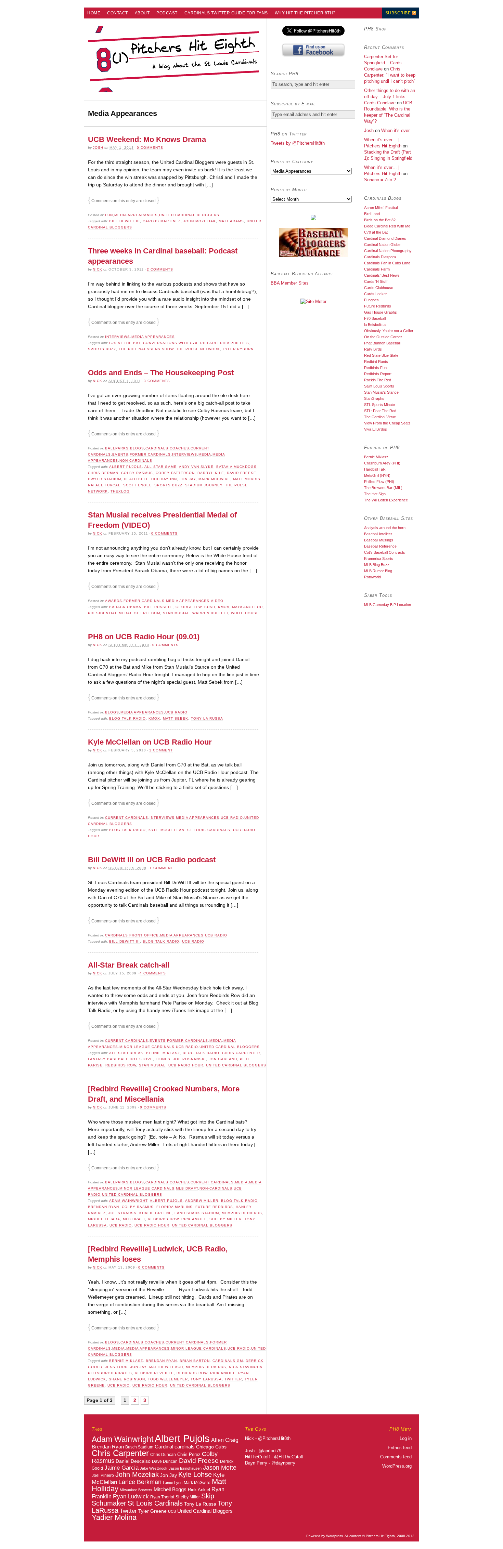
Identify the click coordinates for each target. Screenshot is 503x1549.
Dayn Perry (256, 1463)
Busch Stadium (139, 1447)
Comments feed (396, 1456)
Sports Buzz (102, 349)
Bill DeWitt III (124, 221)
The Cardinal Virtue (380, 417)
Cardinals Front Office (132, 935)
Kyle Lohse (195, 1474)
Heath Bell (136, 479)
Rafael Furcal (104, 485)
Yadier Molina (114, 1517)
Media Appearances (136, 215)
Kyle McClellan (166, 830)
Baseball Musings (378, 540)
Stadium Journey (203, 485)
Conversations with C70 (170, 343)
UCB (172, 1511)
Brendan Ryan (103, 1207)
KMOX (154, 718)
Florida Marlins (174, 1207)
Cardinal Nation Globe (382, 244)
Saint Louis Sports (379, 386)
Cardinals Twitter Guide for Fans (226, 13)
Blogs (137, 448)
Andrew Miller (201, 1201)
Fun (109, 215)
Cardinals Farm (377, 269)
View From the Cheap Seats (387, 423)
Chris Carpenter (241, 1053)
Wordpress (334, 1536)
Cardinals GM (227, 1361)
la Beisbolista (375, 325)
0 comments (150, 147)
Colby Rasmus (137, 473)
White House (245, 613)
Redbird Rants (376, 361)
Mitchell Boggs (170, 1489)
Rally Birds (373, 349)
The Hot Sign (375, 494)
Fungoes (371, 300)
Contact (117, 13)
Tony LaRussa (206, 1379)
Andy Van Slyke (196, 467)
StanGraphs (374, 398)
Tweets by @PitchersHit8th (298, 143)
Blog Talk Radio (127, 718)
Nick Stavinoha (245, 1367)
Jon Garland (223, 1059)
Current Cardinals (126, 817)
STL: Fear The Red (380, 411)
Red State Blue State (381, 355)
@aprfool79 (270, 1450)
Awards (113, 601)
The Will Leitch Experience (386, 500)
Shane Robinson (127, 1379)
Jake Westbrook (153, 1468)
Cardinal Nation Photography (388, 251)
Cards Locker (375, 294)
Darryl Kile (210, 473)
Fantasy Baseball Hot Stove (120, 1059)
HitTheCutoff (257, 1456)
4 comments (153, 973)
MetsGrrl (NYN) (377, 475)
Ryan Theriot (162, 1497)
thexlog (120, 491)
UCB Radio (176, 712)
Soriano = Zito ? (380, 179)
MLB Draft (187, 1188)
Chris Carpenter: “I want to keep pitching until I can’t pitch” (389, 75)
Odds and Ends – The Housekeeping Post (161, 372)
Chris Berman (103, 473)
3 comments (157, 381)
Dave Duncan (165, 1461)
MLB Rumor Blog (378, 571)
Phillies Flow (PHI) (379, 482)
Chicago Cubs (211, 1446)
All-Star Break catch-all (128, 965)
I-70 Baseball (375, 318)
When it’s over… (397, 130)
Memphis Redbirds (242, 1213)
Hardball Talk (375, 469)
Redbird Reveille (154, 1373)
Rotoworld (372, 577)
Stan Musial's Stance (381, 392)
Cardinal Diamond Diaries (385, 238)
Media (204, 454)
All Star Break (126, 1053)
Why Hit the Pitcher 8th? (305, 13)
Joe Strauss (122, 1213)
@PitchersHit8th (274, 1438)
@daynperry (283, 1463)
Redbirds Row (120, 1065)
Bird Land (372, 214)
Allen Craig (224, 1440)
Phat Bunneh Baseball (382, 343)
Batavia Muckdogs (236, 467)
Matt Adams (231, 221)
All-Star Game (160, 467)
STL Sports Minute (379, 405)
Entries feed (400, 1447)
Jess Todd (116, 1367)
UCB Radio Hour (185, 1065)
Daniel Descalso (133, 1461)
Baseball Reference (380, 546)
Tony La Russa (207, 718)
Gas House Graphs (380, 312)
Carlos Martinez (162, 221)
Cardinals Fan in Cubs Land (387, 263)
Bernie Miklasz (163, 1053)
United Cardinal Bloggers (189, 215)
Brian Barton (195, 1361)
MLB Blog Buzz (376, 565)
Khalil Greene (155, 1213)
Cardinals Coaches (167, 448)
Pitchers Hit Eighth (380, 1536)
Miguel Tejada (104, 1219)
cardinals (185, 1446)
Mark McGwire (214, 479)
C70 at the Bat (124, 343)
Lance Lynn (172, 1483)
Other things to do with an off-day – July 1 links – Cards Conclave (389, 96)
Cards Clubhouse (378, 288)
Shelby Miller (225, 1219)
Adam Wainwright (128, 1201)
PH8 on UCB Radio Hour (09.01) (143, 636)
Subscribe (398, 13)
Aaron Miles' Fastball (381, 208)
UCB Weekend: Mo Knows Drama (147, 139)
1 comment (161, 750)
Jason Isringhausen (185, 1468)
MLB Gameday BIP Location (387, 605)
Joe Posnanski (189, 1059)
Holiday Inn (164, 479)
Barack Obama (125, 607)
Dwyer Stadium (104, 479)
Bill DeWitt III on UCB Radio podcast (152, 859)
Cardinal (164, 1446)
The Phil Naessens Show (146, 349)
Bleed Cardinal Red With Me (387, 226)
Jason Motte (219, 1467)
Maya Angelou (247, 607)
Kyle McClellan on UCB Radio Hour (150, 742)
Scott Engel (137, 485)
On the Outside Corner (383, 337)
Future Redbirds (214, 1207)
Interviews (117, 337)
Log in (406, 1438)
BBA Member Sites (290, 283)
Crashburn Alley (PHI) (382, 463)
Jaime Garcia (121, 1467)
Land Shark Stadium (197, 1213)
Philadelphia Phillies (224, 343)
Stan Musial (176, 613)
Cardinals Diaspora (380, 257)
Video (217, 601)
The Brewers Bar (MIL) (383, 488)
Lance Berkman (140, 1482)
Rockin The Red (377, 380)
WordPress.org (397, 1466)
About (142, 13)
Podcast (167, 13)
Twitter (233, 1379)
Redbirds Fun (375, 368)
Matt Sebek (175, 718)
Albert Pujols (125, 467)
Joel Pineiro (103, 1475)
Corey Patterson (175, 473)
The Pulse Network (198, 349)
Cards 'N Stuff (375, 281)
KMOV (223, 607)
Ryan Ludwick (131, 1496)
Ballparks (117, 448)
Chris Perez (189, 1454)
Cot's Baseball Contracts (384, 552)
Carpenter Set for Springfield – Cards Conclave (383, 62)
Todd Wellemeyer (168, 1379)
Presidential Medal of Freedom (124, 613)
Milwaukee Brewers (136, 1490)
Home (93, 13)
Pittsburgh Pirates (110, 1373)
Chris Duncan (163, 1455)
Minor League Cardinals (147, 1047)
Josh (98, 147)
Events (120, 454)
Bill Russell (158, 607)
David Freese (241, 473)
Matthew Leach (166, 1367)
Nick (97, 269)
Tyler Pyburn (238, 349)
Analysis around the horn (384, 528)
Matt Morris (246, 479)
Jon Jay (188, 479)
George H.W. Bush (195, 607)
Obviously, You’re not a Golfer (388, 331)
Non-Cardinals (135, 460)
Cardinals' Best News (382, 275)
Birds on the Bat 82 (380, 220)
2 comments (160, 269)
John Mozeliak (199, 221)
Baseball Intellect (378, 534)
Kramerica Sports (378, 558)
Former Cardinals (150, 454)
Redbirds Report (377, 374)
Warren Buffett (210, 613)
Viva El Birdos (375, 429)
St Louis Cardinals (208, 830)
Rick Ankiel (194, 1219)
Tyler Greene (152, 1511)
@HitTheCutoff (289, 1456)
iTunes (163, 1059)
